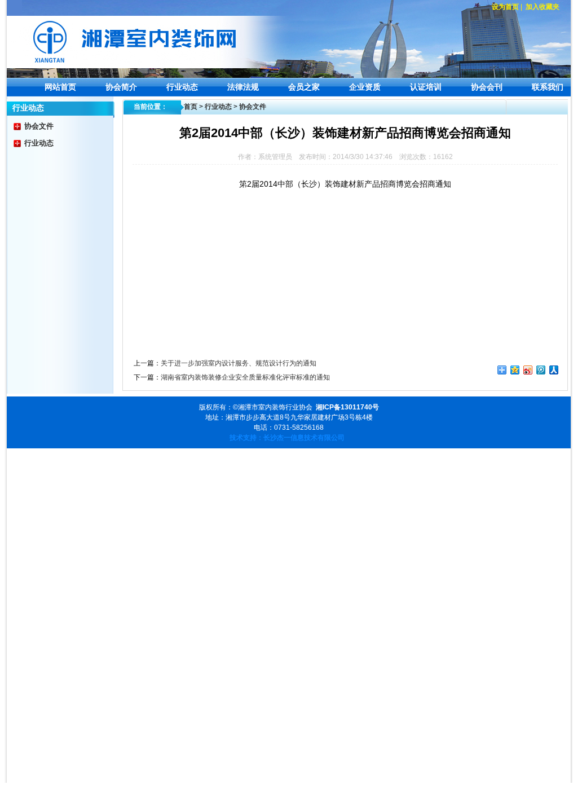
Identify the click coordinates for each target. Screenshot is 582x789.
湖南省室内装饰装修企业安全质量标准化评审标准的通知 (245, 377)
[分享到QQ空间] (515, 369)
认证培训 (426, 86)
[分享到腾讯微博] (541, 369)
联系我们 (547, 86)
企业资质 (365, 86)
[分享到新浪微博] (528, 369)
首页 (190, 107)
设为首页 (505, 7)
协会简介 (121, 86)
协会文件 (39, 126)
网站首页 (60, 86)
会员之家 (304, 86)
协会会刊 (486, 86)
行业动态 (182, 86)
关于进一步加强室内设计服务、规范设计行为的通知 (238, 363)
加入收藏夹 (542, 7)
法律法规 (243, 86)
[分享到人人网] (554, 369)
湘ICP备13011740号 (347, 407)
